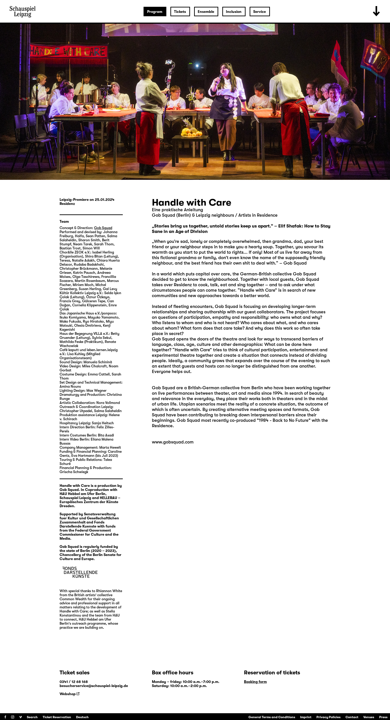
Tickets (180, 12)
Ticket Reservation (57, 717)
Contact (352, 717)
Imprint (305, 717)
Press (383, 717)
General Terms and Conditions (271, 717)
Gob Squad (163, 387)
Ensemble (206, 12)
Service (259, 12)
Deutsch (82, 717)
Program (154, 12)
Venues (368, 717)
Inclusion (233, 12)
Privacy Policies (328, 717)
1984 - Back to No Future (284, 420)
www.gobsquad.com (173, 442)
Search (32, 717)
